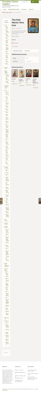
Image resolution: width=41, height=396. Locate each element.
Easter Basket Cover (7, 284)
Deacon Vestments (7, 336)
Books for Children (7, 30)
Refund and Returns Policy (13, 9)
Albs (6, 322)
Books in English (7, 34)
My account (24, 9)
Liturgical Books (7, 56)
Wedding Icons (7, 158)
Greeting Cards (7, 288)
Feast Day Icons (7, 98)
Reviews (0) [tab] (27, 50)
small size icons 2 (7, 146)
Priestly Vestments (7, 343)
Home (4, 9)
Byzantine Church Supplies (10, 2)
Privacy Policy (4, 390)
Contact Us (31, 9)
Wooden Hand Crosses (7, 215)
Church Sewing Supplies (6, 71)
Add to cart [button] (15, 83)
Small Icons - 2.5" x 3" (7, 143)
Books (6, 25)
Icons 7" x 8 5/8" (7, 118)
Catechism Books (7, 41)
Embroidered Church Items (7, 86)
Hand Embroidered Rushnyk (7, 293)
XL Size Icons (7, 162)
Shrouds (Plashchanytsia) (7, 208)
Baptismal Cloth (7, 273)
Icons (7, 12)
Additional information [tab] (17, 50)
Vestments (7, 320)
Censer (7, 172)
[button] (37, 20)
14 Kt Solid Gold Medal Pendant (7, 238)
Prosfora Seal (7, 201)
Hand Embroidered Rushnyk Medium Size (7, 300)
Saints (10, 12)
